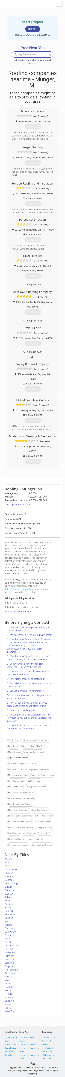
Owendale (10, 986)
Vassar (8, 1004)
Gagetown (10, 973)
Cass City (9, 959)
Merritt (8, 1007)
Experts (22, 1041)
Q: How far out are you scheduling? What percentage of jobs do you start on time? (27, 704)
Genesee (9, 879)
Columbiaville (11, 869)
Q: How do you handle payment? (23, 710)
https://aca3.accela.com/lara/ (19, 588)
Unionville (9, 1000)
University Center (13, 945)
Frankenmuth (11, 969)
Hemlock (9, 910)
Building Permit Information (18, 611)
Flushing (9, 872)
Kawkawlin (10, 914)
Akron (7, 938)
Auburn (8, 897)
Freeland (9, 907)
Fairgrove (9, 966)
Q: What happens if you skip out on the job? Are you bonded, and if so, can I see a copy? (28, 658)
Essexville (9, 962)
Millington (9, 983)
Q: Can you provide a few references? (25, 690)
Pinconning (10, 928)
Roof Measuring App (28, 1044)
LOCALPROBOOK (19, 3)
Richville (8, 993)
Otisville (8, 886)
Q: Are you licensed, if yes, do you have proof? (29, 634)
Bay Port (9, 948)
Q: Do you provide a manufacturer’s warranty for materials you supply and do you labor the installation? (29, 717)
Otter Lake (10, 890)
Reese (8, 990)
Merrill (8, 921)
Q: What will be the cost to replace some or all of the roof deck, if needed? (29, 727)
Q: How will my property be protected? (26, 678)
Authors (44, 1044)
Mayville (8, 980)
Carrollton (9, 955)
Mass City (9, 1011)
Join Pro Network (26, 1037)
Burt (7, 862)
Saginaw (9, 893)
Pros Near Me (10, 1044)
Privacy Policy (47, 1041)
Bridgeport (10, 952)
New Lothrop (11, 883)
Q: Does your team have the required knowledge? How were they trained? (25, 665)
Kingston (9, 976)
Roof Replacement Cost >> (18, 504)
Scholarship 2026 (48, 1037)
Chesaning (10, 904)
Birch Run (9, 859)
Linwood (9, 917)
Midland (8, 924)
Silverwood (10, 997)
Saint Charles (11, 931)
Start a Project (10, 1048)
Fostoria (9, 876)
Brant (7, 900)
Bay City (8, 942)
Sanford (8, 935)
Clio (6, 866)
